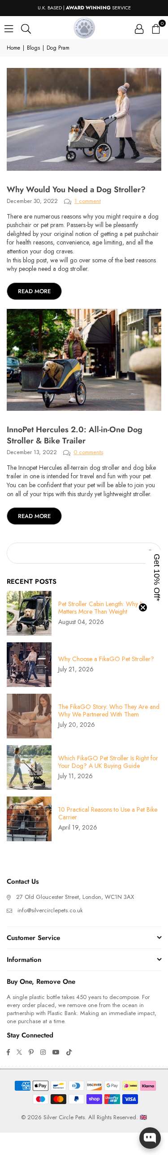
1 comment (87, 201)
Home (13, 48)
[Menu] (8, 27)
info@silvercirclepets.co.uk (50, 910)
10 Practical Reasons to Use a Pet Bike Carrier (107, 813)
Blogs (33, 48)
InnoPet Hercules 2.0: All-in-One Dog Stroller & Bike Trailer (74, 435)
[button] (155, 28)
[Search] (26, 27)
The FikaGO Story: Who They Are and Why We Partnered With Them (108, 710)
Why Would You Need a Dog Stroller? (76, 189)
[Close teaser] (142, 607)
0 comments (88, 452)
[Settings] (139, 28)
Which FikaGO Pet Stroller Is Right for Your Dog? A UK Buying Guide (108, 762)
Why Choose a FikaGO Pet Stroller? (106, 659)
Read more (34, 291)
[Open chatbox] (150, 1138)
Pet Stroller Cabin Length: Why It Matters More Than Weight (100, 607)
